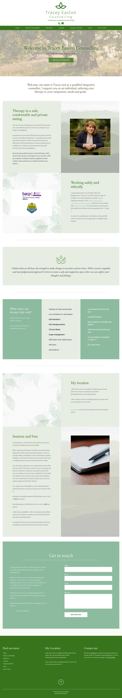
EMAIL (66, 574)
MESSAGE (67, 592)
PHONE (66, 583)
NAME (66, 565)
